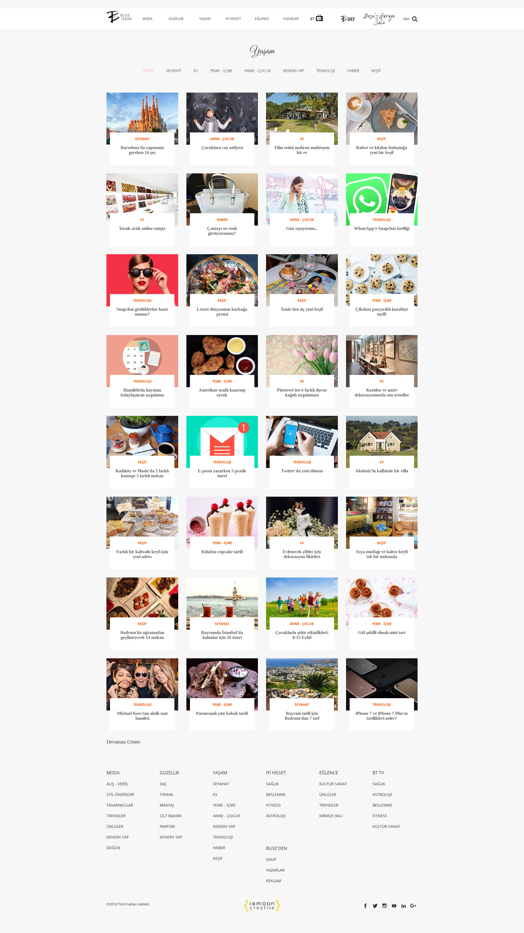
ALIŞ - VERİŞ (117, 783)
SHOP (271, 859)
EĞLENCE (262, 18)
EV (195, 70)
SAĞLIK (272, 783)
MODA (147, 18)
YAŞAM (204, 18)
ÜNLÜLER (114, 826)
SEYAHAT (173, 70)
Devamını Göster (123, 742)
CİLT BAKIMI (170, 815)
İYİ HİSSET (233, 18)
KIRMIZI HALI (331, 815)
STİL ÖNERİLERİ (120, 794)
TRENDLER (116, 815)
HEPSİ (148, 70)
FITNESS (273, 805)
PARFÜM (167, 826)
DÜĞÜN (113, 847)
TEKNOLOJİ (325, 70)
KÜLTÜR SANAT (333, 783)
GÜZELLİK (176, 18)
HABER (353, 70)
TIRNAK (166, 794)
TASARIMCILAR (119, 805)
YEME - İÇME (221, 70)
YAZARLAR (291, 18)
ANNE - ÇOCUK (258, 70)
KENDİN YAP (293, 70)
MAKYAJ (167, 805)
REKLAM (273, 880)
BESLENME (276, 794)
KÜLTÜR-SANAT (387, 826)
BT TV (378, 773)
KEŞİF (376, 70)
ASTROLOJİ (275, 815)
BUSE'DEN (276, 848)
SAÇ (163, 783)
